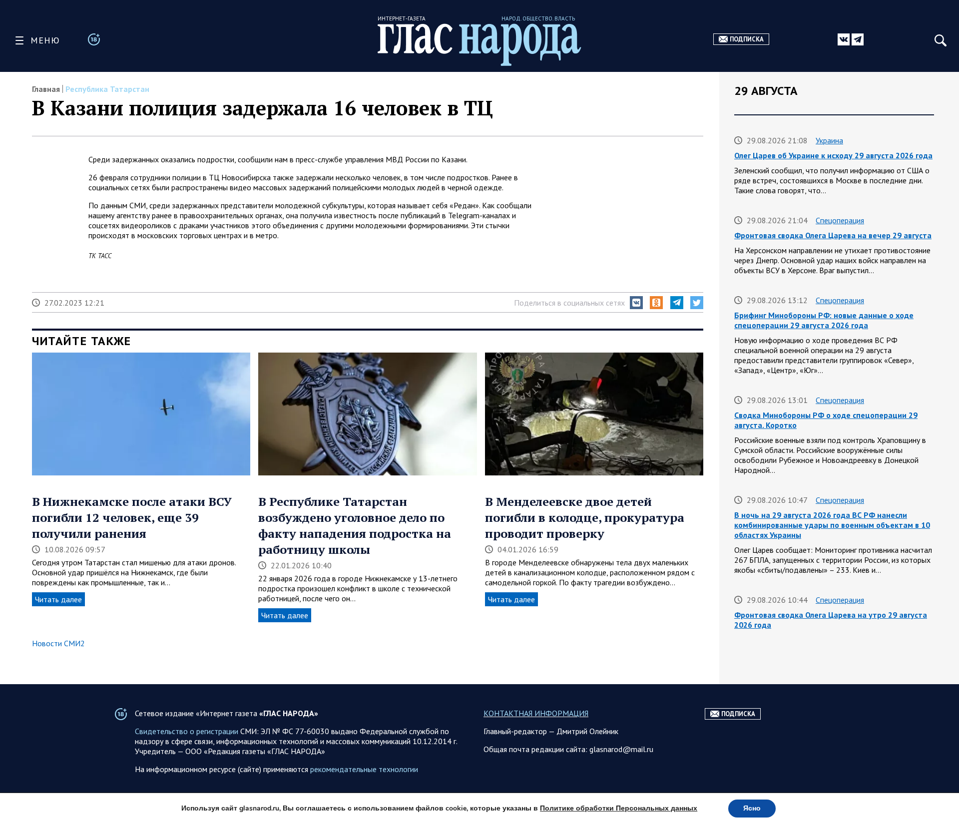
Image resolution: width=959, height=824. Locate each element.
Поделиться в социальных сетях (569, 303)
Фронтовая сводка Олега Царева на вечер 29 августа (833, 235)
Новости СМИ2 (58, 643)
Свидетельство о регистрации (186, 731)
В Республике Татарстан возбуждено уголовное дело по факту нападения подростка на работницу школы (354, 525)
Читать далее (58, 599)
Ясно (752, 808)
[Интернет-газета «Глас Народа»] (479, 44)
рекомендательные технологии (364, 769)
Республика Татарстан (108, 89)
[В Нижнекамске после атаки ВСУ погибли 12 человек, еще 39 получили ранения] (141, 415)
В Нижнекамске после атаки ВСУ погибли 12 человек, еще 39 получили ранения (132, 517)
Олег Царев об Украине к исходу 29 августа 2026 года (833, 155)
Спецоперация (840, 220)
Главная (46, 89)
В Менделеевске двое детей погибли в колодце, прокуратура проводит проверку (584, 517)
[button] (636, 302)
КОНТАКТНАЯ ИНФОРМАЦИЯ (535, 713)
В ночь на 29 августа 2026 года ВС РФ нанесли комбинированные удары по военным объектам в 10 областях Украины (832, 525)
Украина (829, 140)
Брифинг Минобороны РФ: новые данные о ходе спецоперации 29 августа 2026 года (824, 320)
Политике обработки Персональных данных (618, 808)
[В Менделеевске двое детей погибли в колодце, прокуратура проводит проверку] (594, 415)
